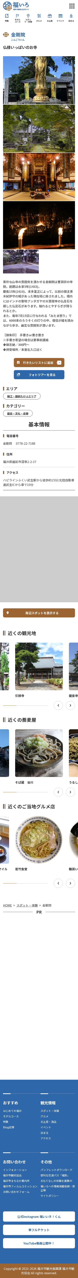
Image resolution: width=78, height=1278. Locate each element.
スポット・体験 (28, 20)
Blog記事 (8, 1127)
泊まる (71, 20)
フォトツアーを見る (42, 374)
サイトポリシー (50, 1196)
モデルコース (17, 20)
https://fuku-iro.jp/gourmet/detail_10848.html (38, 734)
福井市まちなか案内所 (16, 1181)
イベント (60, 20)
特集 (7, 20)
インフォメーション (15, 1170)
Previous (58, 705)
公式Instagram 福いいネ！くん (39, 1216)
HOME (7, 905)
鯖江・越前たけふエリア (21, 396)
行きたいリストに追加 (38, 362)
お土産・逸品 (48, 1122)
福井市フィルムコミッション (20, 1186)
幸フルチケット (39, 1229)
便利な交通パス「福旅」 (55, 1175)
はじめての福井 (12, 1111)
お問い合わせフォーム (16, 1192)
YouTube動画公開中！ (39, 1243)
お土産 (50, 20)
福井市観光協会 (12, 1175)
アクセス (46, 1138)
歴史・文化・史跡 (17, 413)
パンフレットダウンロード (57, 1170)
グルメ (39, 20)
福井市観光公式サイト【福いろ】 (16, 6)
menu (72, 6)
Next (70, 705)
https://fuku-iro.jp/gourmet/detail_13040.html (38, 821)
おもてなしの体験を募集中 (56, 1181)
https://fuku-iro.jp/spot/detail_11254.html (36, 646)
